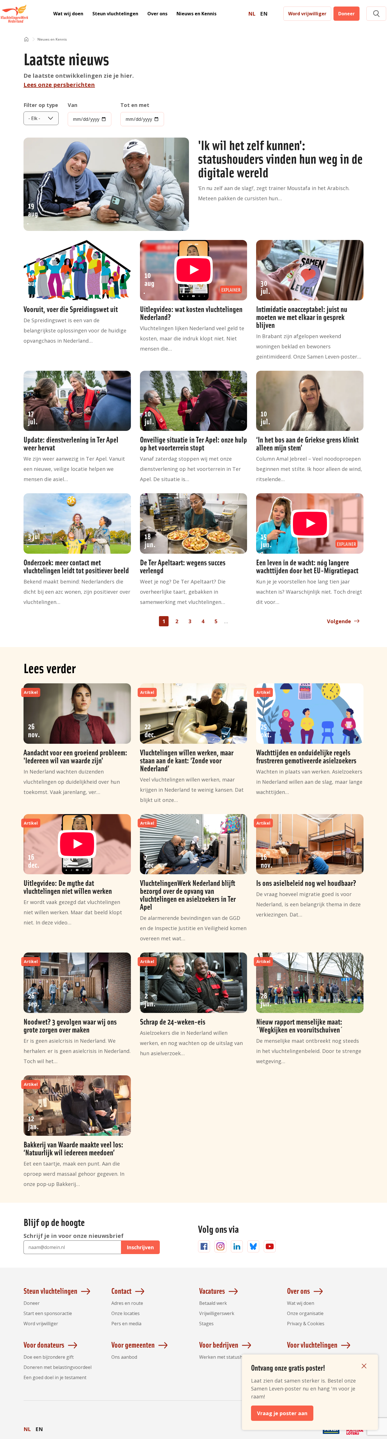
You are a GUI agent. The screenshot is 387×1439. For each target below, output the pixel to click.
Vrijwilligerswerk (216, 1313)
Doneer (346, 13)
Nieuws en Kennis (196, 13)
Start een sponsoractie (48, 1313)
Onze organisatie (305, 1313)
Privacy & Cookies (305, 1323)
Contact (121, 1290)
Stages (206, 1323)
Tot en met (134, 105)
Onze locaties (125, 1313)
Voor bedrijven (218, 1344)
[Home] (26, 39)
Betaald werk (213, 1303)
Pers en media (126, 1323)
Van (72, 105)
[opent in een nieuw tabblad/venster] (307, 1433)
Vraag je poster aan (282, 1413)
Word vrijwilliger (307, 13)
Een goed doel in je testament (55, 1377)
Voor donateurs (44, 1344)
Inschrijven (140, 1247)
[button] (376, 14)
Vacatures (212, 1290)
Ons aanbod (124, 1357)
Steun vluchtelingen (115, 13)
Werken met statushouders (228, 1357)
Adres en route (127, 1303)
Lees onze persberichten (59, 85)
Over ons (157, 13)
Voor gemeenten (133, 1344)
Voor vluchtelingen (312, 1344)
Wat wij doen (68, 13)
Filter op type (41, 105)
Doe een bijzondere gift (49, 1357)
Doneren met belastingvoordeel (58, 1367)
